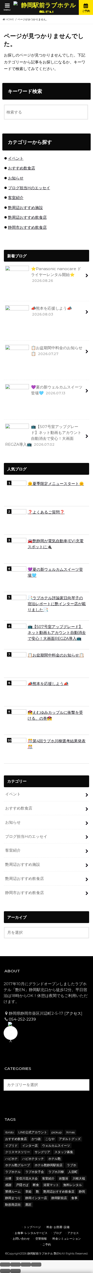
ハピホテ (11, 1159)
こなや (50, 1139)
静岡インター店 (36, 1198)
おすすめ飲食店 (21, 168)
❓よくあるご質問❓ (46, 512)
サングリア (42, 1152)
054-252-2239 (22, 1019)
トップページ (32, 1227)
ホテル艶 (54, 1159)
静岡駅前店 (59, 1198)
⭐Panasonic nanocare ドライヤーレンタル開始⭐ (56, 274)
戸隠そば (22, 1185)
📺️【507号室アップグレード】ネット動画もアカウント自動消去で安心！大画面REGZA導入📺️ (43, 435)
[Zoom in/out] (36, 1264)
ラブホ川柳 (56, 1172)
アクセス (73, 1013)
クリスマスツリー (17, 1152)
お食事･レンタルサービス (31, 1233)
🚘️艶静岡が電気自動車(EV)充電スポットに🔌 (55, 543)
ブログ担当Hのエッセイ (29, 187)
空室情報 (41, 1238)
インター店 (30, 1145)
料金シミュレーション (66, 1238)
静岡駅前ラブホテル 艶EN (44, 1253)
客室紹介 (16, 197)
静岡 (82, 1191)
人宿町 (73, 1172)
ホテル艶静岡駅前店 (49, 1165)
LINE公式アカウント (32, 1132)
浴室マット (51, 1185)
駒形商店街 (13, 1204)
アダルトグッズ (70, 1139)
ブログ (57, 1233)
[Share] (15, 1264)
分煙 (8, 1178)
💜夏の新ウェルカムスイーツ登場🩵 (56, 390)
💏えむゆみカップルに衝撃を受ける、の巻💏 (55, 715)
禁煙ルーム (13, 1191)
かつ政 (36, 1139)
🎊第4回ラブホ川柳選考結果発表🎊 (57, 743)
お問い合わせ (21, 1238)
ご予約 (46, 1244)
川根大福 (79, 1178)
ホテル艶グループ (17, 1165)
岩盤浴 (63, 1178)
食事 (74, 1198)
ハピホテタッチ (33, 1159)
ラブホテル (13, 1172)
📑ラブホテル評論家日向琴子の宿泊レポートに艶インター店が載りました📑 (57, 603)
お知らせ (16, 178)
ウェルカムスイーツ (56, 1145)
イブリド (11, 1145)
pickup (56, 1132)
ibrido (9, 1132)
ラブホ (71, 1165)
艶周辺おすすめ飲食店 (27, 217)
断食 (36, 1185)
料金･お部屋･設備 (58, 1227)
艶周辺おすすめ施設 (25, 207)
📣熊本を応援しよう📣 (51, 311)
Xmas (70, 1132)
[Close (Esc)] (5, 1264)
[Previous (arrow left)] (5, 1271)
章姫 (28, 1191)
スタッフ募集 (64, 1152)
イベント (16, 158)
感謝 (8, 1185)
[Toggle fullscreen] (26, 1264)
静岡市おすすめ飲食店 (27, 227)
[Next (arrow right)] (15, 1271)
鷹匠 (28, 1204)
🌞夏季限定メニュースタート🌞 (56, 483)
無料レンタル (72, 1185)
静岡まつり (13, 1198)
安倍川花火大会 (27, 1178)
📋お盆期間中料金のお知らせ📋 (56, 350)
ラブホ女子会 (34, 1172)
